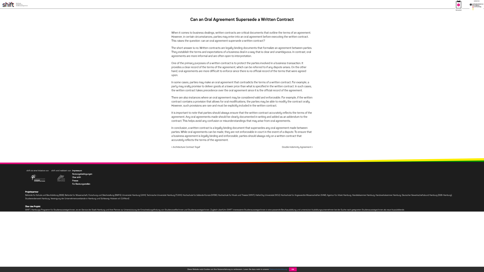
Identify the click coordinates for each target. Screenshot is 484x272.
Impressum (77, 171)
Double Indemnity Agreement (296, 147)
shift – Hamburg (15, 4)
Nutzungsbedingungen (82, 174)
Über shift (76, 177)
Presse (75, 181)
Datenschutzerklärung (278, 269)
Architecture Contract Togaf (186, 147)
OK (293, 269)
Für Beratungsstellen (81, 184)
